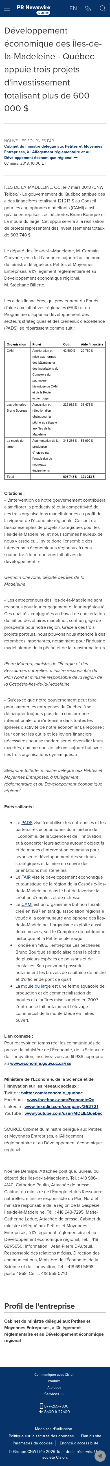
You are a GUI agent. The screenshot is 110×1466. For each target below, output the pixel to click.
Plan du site (91, 1436)
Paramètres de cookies (33, 1443)
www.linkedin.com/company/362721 (61, 1106)
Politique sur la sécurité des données (41, 1436)
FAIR (26, 877)
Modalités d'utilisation (53, 1429)
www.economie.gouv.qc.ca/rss (40, 1063)
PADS (26, 822)
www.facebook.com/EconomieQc (60, 1099)
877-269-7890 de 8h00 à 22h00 (54, 1409)
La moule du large (33, 986)
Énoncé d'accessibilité (79, 1443)
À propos (54, 1387)
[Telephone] (88, 8)
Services (52, 1394)
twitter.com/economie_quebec (52, 1093)
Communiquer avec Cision (54, 1374)
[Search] (103, 8)
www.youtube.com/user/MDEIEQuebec (63, 1113)
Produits (54, 1380)
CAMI (26, 904)
